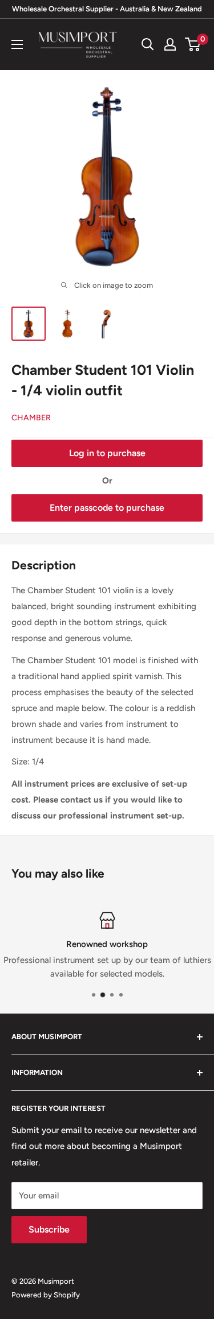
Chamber (31, 418)
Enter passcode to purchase (107, 507)
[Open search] (148, 44)
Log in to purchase (107, 453)
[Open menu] (17, 44)
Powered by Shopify (45, 1295)
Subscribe (49, 1229)
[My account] (170, 44)
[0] (193, 44)
